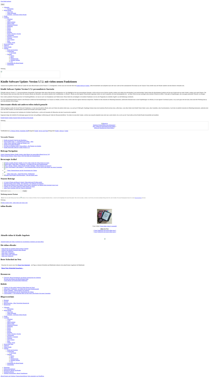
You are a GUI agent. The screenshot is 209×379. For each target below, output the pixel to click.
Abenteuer (10, 19)
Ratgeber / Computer (12, 36)
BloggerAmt (7, 304)
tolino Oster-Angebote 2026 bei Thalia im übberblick (17, 188)
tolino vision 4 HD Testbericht (9, 254)
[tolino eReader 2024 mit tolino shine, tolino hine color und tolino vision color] (14, 202)
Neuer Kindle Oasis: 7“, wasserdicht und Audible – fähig (18, 141)
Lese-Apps (10, 11)
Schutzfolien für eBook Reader (15, 63)
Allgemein (6, 7)
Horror (9, 28)
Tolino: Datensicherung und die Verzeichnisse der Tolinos (22, 170)
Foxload (6, 301)
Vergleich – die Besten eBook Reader (17, 14)
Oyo (11, 61)
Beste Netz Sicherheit (24, 265)
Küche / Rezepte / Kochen (14, 33)
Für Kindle (13, 53)
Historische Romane (12, 25)
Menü (2, 4)
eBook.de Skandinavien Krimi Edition (104, 128)
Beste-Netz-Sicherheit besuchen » (12, 268)
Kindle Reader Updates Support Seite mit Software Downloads (17, 117)
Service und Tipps (8, 44)
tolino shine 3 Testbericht (8, 253)
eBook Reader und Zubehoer (8, 376)
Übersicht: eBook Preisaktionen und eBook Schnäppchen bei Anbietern (22, 277)
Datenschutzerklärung (138, 197)
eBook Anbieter (11, 22)
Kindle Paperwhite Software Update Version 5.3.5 (17, 147)
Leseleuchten (10, 51)
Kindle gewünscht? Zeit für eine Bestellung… (16, 140)
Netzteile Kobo (14, 58)
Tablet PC (6, 45)
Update (66, 131)
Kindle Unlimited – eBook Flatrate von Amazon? (38, 165)
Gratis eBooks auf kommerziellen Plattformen (15, 280)
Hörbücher (10, 26)
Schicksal (9, 38)
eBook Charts (10, 23)
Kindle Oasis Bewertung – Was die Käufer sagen (25, 175)
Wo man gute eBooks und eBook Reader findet (16, 279)
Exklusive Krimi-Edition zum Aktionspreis (104, 125)
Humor (9, 29)
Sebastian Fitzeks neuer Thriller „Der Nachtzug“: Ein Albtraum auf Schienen (24, 183)
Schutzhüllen (10, 64)
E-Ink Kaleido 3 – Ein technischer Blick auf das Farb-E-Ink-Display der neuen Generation (38, 167)
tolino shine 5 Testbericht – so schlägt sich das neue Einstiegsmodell (29, 164)
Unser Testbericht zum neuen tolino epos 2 (105, 230)
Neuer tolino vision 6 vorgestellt (108, 226)
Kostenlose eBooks (9, 372)
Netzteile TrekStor (15, 60)
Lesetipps (6, 17)
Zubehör (6, 48)
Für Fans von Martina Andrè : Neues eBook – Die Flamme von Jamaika (22, 146)
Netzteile (9, 54)
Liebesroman (10, 35)
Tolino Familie (7, 47)
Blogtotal (6, 300)
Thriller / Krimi (11, 42)
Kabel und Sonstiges (12, 50)
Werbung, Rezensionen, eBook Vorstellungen (15, 373)
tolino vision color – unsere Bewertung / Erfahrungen (21, 173)
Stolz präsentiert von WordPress (36, 376)
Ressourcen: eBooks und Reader (12, 370)
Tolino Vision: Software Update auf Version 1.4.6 (16, 143)
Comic (9, 20)
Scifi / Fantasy (11, 39)
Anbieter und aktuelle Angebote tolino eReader (14, 250)
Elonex (12, 55)
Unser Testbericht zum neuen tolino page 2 (105, 232)
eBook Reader (7, 10)
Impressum (7, 367)
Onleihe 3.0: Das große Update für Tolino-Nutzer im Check (33, 163)
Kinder (9, 30)
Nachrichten (10, 8)
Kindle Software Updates (83, 85)
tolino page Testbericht (7, 251)
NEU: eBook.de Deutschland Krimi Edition (104, 126)
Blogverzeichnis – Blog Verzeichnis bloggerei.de (16, 303)
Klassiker (9, 32)
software (61, 131)
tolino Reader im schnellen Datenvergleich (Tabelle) (15, 248)
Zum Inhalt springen (6, 1)
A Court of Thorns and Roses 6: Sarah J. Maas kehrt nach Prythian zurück (23, 182)
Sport (8, 41)
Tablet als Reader (11, 13)
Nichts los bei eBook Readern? (12, 144)
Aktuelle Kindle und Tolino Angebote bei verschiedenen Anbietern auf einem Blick (22, 241)
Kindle (5, 16)
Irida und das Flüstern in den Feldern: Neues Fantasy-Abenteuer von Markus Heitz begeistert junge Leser (31, 185)
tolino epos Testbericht (7, 256)
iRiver (12, 57)
